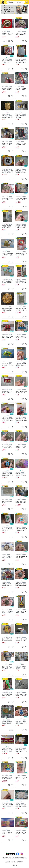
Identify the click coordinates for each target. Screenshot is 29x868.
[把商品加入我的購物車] (12, 41)
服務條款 (7, 861)
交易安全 (15, 865)
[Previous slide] (2, 23)
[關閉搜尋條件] (15, 2)
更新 (25, 857)
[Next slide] (13, 23)
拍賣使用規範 (20, 861)
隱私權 (13, 861)
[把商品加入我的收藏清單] (9, 41)
